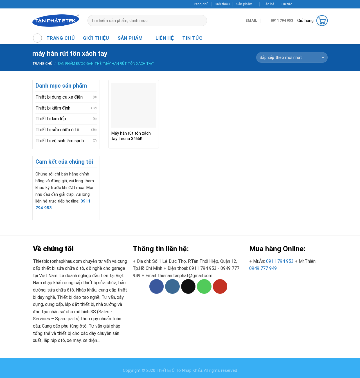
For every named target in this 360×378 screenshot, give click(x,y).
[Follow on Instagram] (303, 4)
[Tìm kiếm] (205, 20)
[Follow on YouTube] (325, 4)
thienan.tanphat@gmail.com (185, 275)
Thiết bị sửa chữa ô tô (57, 129)
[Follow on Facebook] (298, 4)
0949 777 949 (263, 268)
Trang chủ (200, 4)
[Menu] (37, 38)
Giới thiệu (222, 4)
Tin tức (286, 4)
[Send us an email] (314, 4)
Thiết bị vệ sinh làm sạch (59, 140)
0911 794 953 (280, 261)
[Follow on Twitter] (308, 4)
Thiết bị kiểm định (52, 108)
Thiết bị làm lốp (50, 118)
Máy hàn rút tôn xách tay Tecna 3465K (131, 136)
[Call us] (319, 4)
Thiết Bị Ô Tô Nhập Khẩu (179, 370)
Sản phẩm (244, 4)
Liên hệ (268, 4)
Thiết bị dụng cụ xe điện (59, 97)
